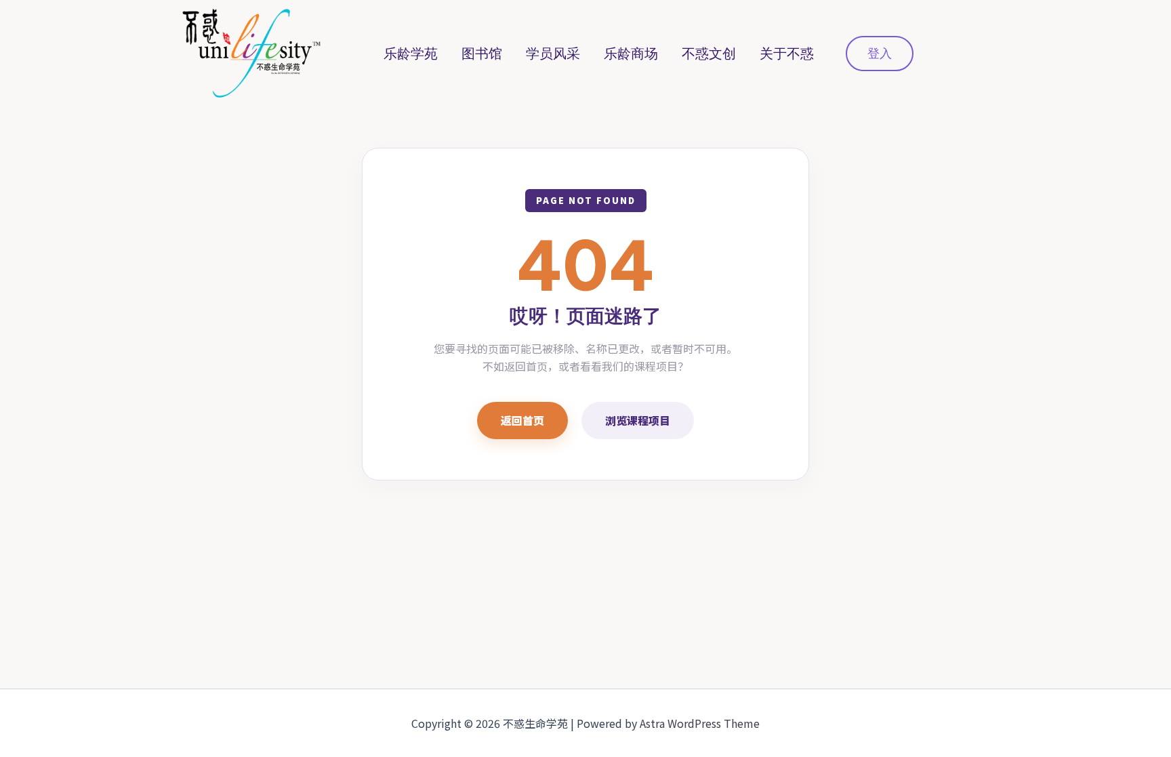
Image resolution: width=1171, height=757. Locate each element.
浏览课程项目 (637, 420)
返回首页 (522, 420)
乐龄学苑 (411, 53)
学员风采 (553, 53)
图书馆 (481, 53)
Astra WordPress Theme (700, 723)
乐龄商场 (631, 53)
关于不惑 (787, 53)
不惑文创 (709, 53)
